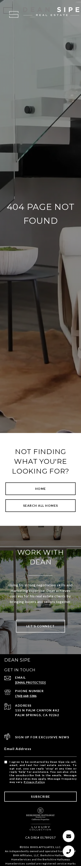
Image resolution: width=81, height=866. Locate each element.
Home (40, 488)
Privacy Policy (34, 782)
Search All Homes (40, 505)
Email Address (18, 749)
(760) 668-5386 (26, 696)
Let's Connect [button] (40, 626)
